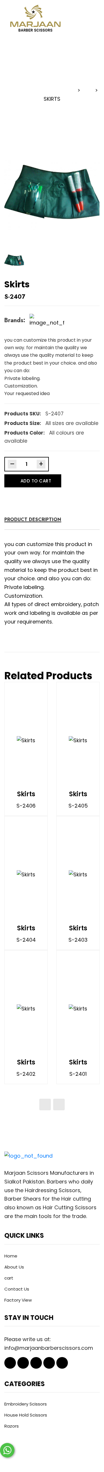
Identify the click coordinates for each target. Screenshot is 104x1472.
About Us (14, 1267)
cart (8, 1278)
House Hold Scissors (25, 1415)
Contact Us (16, 1289)
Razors (11, 1426)
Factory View (18, 1300)
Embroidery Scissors (25, 1404)
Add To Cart (36, 481)
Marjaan (28, 1458)
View (43, 740)
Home (10, 1256)
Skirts (26, 794)
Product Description (32, 519)
